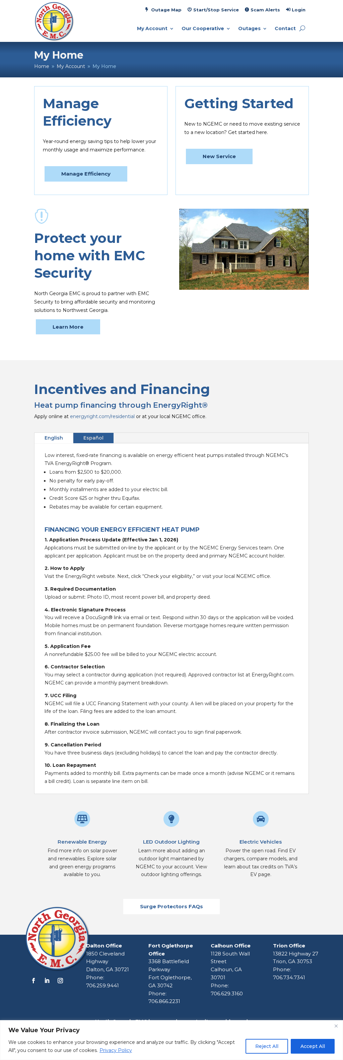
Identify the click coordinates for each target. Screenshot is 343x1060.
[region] (171, 1040)
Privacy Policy (115, 1050)
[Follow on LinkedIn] (47, 980)
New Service (219, 156)
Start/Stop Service (216, 9)
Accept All (312, 1046)
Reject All (266, 1046)
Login (298, 9)
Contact (285, 28)
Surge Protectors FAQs (171, 906)
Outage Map (166, 9)
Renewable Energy (82, 842)
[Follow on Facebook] (33, 980)
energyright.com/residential (103, 416)
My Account (152, 28)
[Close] (336, 1026)
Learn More (68, 327)
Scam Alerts (265, 9)
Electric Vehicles (260, 842)
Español (93, 438)
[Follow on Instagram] (60, 980)
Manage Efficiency (86, 174)
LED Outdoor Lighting (171, 842)
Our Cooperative (203, 28)
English (54, 438)
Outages (249, 28)
